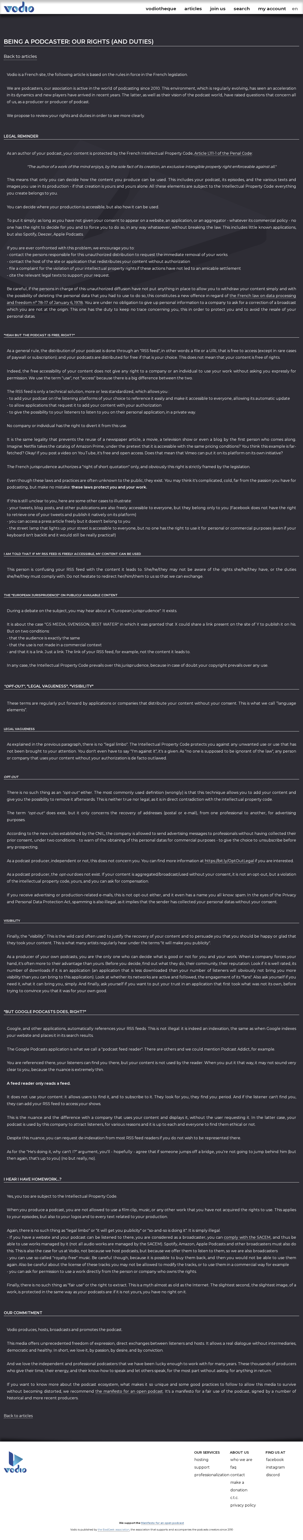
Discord (273, 1475)
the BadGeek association (113, 1529)
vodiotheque (161, 8)
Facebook (275, 1459)
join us (218, 8)
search (242, 8)
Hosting (201, 1459)
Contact (237, 1475)
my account (272, 8)
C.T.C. (234, 1497)
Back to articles (20, 56)
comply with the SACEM (247, 1237)
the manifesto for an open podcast (129, 1391)
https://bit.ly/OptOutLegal (229, 861)
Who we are (241, 1459)
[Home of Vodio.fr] (19, 12)
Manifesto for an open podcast (162, 1523)
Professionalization (211, 1475)
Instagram (275, 1467)
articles (193, 8)
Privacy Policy (243, 1505)
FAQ (233, 1467)
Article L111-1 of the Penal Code (223, 153)
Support (202, 1467)
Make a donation (238, 1486)
